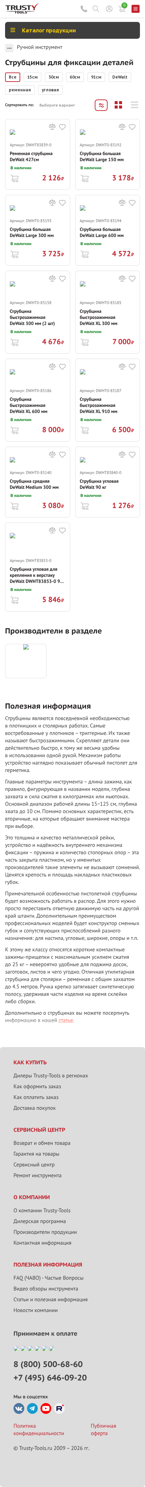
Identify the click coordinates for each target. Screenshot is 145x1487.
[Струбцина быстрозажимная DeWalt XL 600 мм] (37, 378)
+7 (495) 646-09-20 (50, 1377)
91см (96, 77)
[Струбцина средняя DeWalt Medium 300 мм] (37, 463)
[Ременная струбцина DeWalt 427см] (37, 135)
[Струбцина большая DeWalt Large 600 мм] (108, 211)
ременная (20, 89)
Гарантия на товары (36, 1154)
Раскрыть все (9, 48)
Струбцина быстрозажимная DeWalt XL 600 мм (29, 405)
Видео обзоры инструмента (45, 1288)
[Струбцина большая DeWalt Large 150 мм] (108, 135)
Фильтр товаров (101, 105)
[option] (12, 77)
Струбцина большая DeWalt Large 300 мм (32, 232)
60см (75, 77)
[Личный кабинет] (109, 9)
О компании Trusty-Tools (41, 1210)
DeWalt (119, 77)
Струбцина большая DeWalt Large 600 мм (102, 232)
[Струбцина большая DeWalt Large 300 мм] (37, 211)
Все (13, 77)
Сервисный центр (34, 1164)
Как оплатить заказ (36, 1097)
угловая (50, 89)
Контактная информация (42, 1243)
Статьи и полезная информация (50, 1299)
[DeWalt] (25, 661)
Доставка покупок (34, 1108)
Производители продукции (45, 1232)
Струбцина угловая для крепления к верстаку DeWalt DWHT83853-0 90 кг (36, 575)
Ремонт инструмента (37, 1175)
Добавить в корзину (14, 177)
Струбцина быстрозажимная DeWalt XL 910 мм (99, 405)
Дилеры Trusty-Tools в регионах (50, 1075)
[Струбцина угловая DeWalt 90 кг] (108, 463)
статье (66, 1020)
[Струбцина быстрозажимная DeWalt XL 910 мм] (108, 378)
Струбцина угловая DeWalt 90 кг (99, 484)
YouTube (45, 1408)
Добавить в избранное (62, 127)
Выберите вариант (57, 105)
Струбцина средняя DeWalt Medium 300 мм (34, 484)
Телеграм (32, 1408)
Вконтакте (18, 1408)
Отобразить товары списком (134, 104)
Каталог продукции (49, 30)
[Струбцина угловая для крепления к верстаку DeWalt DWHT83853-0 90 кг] (37, 545)
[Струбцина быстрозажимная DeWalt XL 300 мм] (108, 290)
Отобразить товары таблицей (118, 104)
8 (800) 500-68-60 (84, 9)
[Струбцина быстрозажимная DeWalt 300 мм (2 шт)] (37, 290)
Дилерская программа (39, 1221)
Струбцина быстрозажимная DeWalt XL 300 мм (99, 317)
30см (54, 77)
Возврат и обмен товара (41, 1143)
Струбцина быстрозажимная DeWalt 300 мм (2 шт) (32, 317)
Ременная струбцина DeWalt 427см (31, 156)
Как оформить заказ (37, 1086)
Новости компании (35, 1310)
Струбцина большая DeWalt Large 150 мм (102, 156)
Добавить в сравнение (52, 127)
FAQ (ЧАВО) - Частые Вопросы (48, 1278)
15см (32, 77)
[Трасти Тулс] (22, 11)
